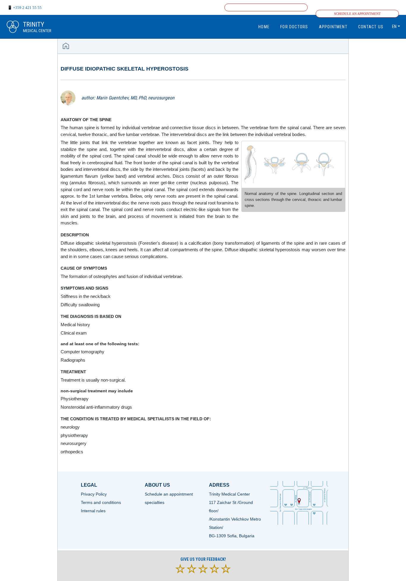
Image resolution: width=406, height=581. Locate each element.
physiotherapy (74, 435)
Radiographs (73, 360)
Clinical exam (74, 332)
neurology (70, 426)
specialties (154, 502)
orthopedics (72, 451)
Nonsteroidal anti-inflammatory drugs (96, 407)
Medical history (75, 324)
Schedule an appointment (357, 13)
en (394, 26)
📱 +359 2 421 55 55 (24, 7)
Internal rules (93, 510)
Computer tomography (82, 351)
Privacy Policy (94, 494)
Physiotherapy (75, 398)
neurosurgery (73, 443)
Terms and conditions (101, 502)
